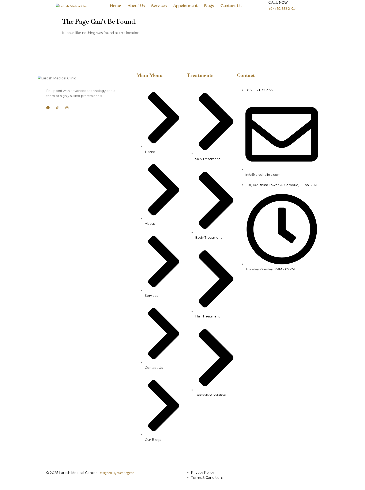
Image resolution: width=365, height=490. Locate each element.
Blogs (209, 6)
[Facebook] (48, 107)
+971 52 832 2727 (282, 8)
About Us (136, 6)
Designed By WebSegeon (116, 473)
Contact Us (231, 6)
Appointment (185, 6)
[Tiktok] (57, 107)
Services (159, 6)
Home (115, 6)
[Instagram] (67, 107)
